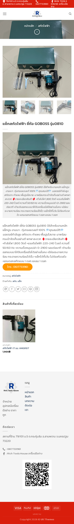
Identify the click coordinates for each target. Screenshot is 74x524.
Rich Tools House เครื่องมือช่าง (24, 453)
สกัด (15, 281)
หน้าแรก (29, 392)
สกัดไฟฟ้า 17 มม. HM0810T (16, 348)
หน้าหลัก (29, 26)
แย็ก (20, 281)
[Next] (66, 72)
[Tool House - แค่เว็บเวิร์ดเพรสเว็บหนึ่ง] (37, 14)
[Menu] (5, 14)
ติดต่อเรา (28, 407)
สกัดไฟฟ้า (44, 26)
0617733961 (42, 4)
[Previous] (8, 72)
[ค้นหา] (70, 14)
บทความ (29, 401)
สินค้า (28, 396)
